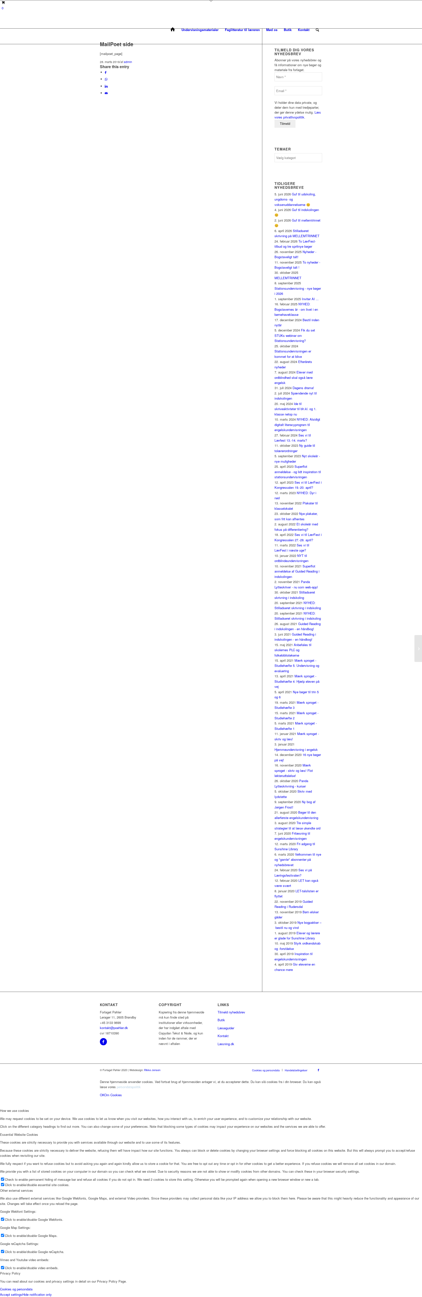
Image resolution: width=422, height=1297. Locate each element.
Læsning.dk (226, 1044)
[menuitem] (172, 30)
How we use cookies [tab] (14, 1110)
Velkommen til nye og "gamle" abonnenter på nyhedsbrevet (297, 859)
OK (102, 1095)
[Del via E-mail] (106, 93)
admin (128, 62)
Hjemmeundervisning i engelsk (296, 749)
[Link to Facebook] (318, 1070)
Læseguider (226, 1028)
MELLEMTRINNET (287, 278)
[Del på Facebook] (105, 72)
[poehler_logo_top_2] (100, 30)
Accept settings (11, 1294)
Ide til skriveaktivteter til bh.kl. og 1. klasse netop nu (295, 408)
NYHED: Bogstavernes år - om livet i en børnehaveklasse (296, 309)
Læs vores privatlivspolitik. (297, 114)
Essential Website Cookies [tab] (19, 1134)
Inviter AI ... (310, 299)
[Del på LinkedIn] (106, 86)
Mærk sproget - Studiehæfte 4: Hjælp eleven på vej (296, 681)
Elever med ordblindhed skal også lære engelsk (293, 377)
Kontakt (223, 1035)
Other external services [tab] (16, 1190)
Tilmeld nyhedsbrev (231, 1012)
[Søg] (317, 30)
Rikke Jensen (152, 1070)
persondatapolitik (129, 1086)
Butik (221, 1020)
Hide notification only (37, 1294)
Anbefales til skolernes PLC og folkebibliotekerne (292, 650)
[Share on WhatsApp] (106, 79)
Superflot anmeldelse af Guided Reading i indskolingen (296, 571)
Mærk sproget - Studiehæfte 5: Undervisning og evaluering (296, 665)
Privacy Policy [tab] (10, 1273)
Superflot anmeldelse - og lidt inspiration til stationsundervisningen (297, 471)
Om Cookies (113, 1095)
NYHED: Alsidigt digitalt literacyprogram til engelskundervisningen (297, 424)
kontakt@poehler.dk (114, 1027)
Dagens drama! (303, 387)
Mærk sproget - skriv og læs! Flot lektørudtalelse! (293, 770)
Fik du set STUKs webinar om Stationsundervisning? (294, 335)
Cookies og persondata (16, 1289)
